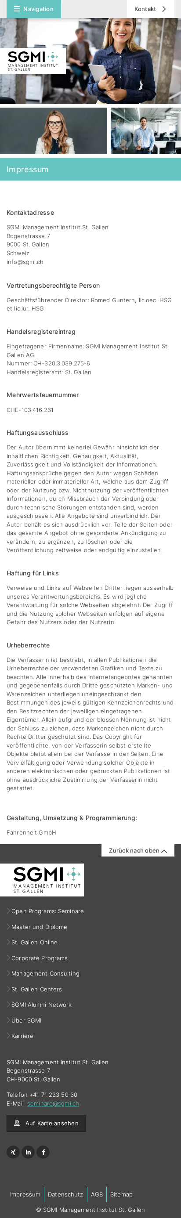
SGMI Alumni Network (42, 1004)
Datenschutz (65, 1194)
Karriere (22, 1035)
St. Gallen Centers (37, 989)
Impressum (25, 1194)
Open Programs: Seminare (48, 910)
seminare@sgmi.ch (53, 1103)
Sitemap (121, 1194)
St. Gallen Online (35, 942)
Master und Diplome (39, 926)
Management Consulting (46, 973)
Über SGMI (26, 1020)
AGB (97, 1194)
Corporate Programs (40, 957)
